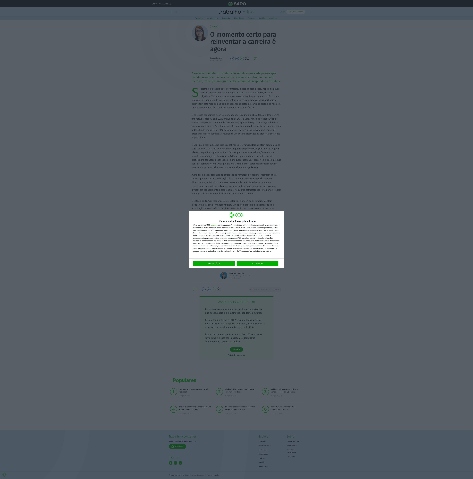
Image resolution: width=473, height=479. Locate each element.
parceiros (214, 225)
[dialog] (236, 239)
